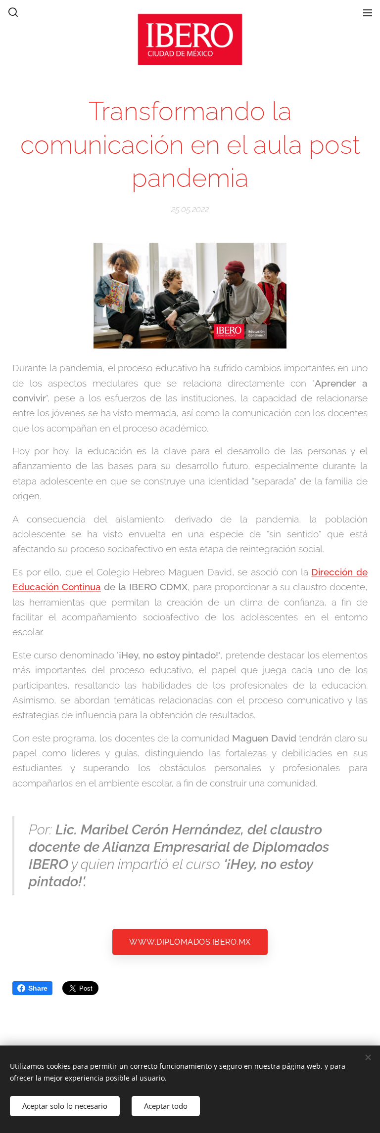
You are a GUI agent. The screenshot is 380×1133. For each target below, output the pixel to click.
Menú (368, 12)
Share (38, 988)
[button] (12, 12)
